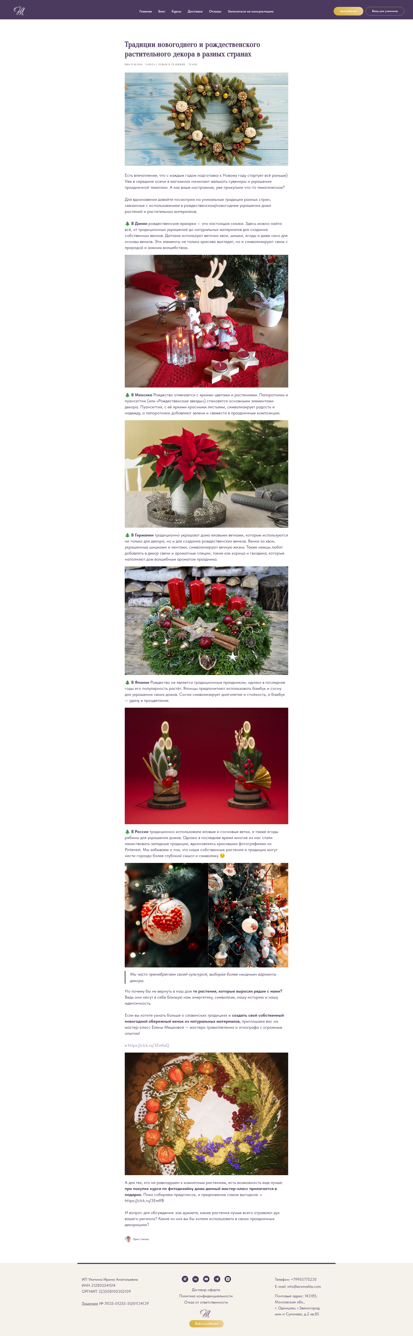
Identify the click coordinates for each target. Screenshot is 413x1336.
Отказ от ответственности (206, 1302)
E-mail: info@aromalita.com (298, 1286)
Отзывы (215, 11)
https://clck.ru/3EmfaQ (148, 1045)
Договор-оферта (206, 1289)
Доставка (195, 11)
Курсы (176, 11)
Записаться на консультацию (251, 11)
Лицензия (90, 1303)
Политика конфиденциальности (206, 1296)
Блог (161, 11)
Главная (145, 11)
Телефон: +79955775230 (296, 1279)
